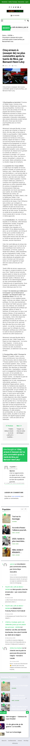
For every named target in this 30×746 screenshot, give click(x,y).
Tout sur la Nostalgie (13, 732)
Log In (26, 2)
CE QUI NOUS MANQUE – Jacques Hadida (18, 552)
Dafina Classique (12, 2)
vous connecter (16, 496)
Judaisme (17, 521)
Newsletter (5, 2)
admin (6, 66)
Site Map (26, 740)
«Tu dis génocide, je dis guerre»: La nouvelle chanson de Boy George (15, 726)
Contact (20, 740)
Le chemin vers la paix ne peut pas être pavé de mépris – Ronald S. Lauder (18, 653)
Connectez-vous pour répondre (15, 483)
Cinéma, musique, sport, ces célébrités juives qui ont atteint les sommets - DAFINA (15, 624)
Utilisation (15, 743)
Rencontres (21, 2)
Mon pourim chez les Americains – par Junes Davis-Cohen (16, 592)
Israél (13, 521)
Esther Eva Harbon (16, 648)
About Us (4, 740)
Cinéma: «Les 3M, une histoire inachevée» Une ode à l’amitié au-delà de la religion (16, 632)
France (13, 532)
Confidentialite (12, 740)
